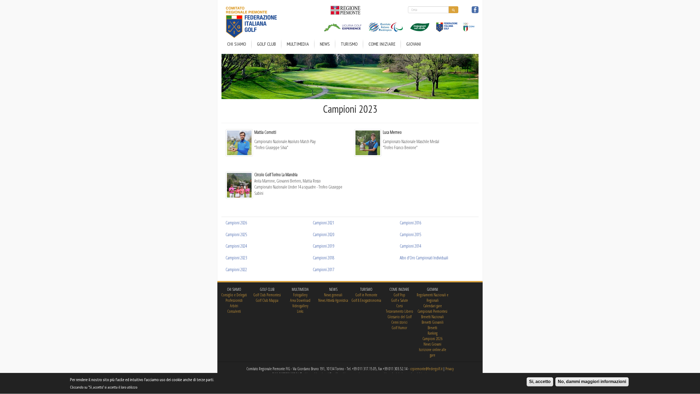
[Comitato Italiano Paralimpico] (383, 23)
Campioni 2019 (323, 246)
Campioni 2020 (323, 234)
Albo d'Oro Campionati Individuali (424, 258)
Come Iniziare (382, 44)
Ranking (433, 333)
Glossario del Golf (399, 316)
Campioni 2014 (410, 246)
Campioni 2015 (410, 234)
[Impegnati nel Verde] (417, 23)
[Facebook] (475, 9)
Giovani (413, 44)
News (325, 44)
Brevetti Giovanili (433, 322)
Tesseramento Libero (399, 311)
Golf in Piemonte (366, 294)
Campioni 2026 (236, 223)
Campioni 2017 (323, 269)
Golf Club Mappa (267, 300)
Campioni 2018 (323, 258)
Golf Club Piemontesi (267, 294)
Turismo (349, 44)
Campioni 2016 (410, 223)
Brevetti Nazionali (432, 316)
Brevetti (432, 327)
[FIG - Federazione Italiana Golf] (444, 23)
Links (300, 311)
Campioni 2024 (236, 246)
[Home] (264, 22)
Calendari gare (432, 305)
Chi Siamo (236, 44)
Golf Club (266, 44)
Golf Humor (399, 327)
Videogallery (300, 305)
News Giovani (432, 344)
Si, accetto (540, 381)
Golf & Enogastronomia (366, 300)
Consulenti (234, 311)
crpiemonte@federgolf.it (426, 368)
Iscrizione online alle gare (432, 352)
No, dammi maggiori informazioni (592, 381)
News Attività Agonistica (333, 300)
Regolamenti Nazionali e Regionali (432, 297)
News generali (333, 294)
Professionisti (234, 300)
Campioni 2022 (236, 269)
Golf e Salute (399, 300)
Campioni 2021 (323, 223)
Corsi (399, 305)
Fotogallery (300, 294)
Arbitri (234, 305)
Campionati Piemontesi (432, 311)
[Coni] (466, 23)
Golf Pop (399, 294)
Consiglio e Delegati (234, 294)
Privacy (449, 368)
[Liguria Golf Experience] (343, 23)
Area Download (300, 300)
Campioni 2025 (236, 234)
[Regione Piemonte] (343, 10)
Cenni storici (399, 322)
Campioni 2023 (236, 258)
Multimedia (298, 44)
